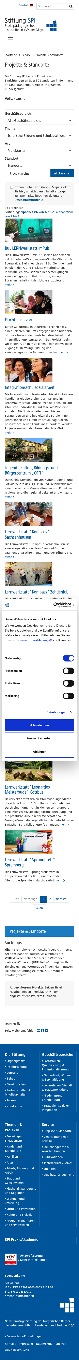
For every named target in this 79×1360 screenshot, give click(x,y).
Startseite (11, 55)
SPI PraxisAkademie (21, 1239)
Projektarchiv (20, 173)
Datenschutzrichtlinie (29, 200)
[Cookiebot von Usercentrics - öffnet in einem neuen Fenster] (56, 605)
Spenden (50, 1169)
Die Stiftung (15, 1054)
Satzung (12, 1100)
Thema (10, 128)
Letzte (39, 908)
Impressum (26, 1344)
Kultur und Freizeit (19, 1215)
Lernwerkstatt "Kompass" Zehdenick (36, 592)
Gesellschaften (16, 1084)
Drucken (10, 1024)
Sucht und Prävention (21, 1209)
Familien (12, 1156)
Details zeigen (56, 712)
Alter (10, 1162)
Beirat (11, 1078)
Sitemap (61, 1344)
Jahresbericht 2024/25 (58, 1163)
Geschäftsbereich (18, 113)
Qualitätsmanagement (59, 1174)
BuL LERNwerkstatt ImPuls (27, 248)
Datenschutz (44, 1344)
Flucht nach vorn (19, 320)
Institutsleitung (17, 1067)
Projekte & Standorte (49, 55)
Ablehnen (39, 751)
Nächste (61, 899)
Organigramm (16, 1061)
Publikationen (53, 1157)
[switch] (68, 671)
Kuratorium (14, 1106)
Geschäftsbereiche (57, 1054)
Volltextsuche (15, 99)
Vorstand (12, 1072)
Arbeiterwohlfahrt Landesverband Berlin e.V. (40, 1325)
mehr (8, 285)
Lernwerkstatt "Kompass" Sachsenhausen (27, 534)
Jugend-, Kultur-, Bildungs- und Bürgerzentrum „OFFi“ (31, 470)
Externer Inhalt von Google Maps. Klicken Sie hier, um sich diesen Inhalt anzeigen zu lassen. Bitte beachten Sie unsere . (42, 193)
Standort (11, 158)
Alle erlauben (39, 725)
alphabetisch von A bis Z (38, 212)
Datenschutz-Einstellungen (24, 1336)
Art (7, 143)
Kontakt (10, 1344)
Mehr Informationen (33, 1260)
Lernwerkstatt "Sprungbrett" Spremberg (30, 862)
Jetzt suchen (62, 173)
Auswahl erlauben (39, 738)
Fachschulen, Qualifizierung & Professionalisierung (55, 1065)
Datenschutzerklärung (32, 640)
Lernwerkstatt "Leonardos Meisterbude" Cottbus (27, 789)
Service (26, 55)
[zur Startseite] (31, 24)
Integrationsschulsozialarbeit (29, 387)
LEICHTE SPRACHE (17, 1350)
